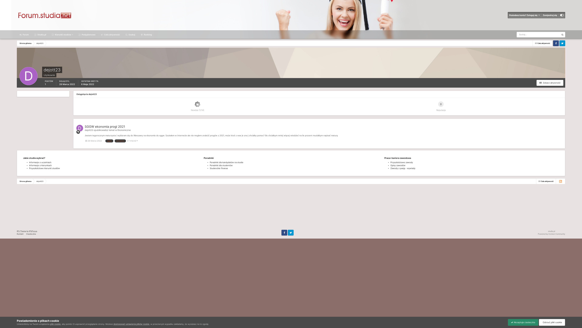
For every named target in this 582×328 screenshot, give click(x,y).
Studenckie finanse (219, 168)
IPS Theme (21, 231)
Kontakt (20, 234)
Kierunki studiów (62, 34)
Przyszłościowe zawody (401, 162)
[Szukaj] (562, 34)
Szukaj (131, 34)
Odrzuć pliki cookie (552, 322)
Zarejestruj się (550, 15)
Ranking (147, 34)
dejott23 (89, 130)
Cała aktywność (112, 34)
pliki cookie (55, 324)
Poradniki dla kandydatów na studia (226, 162)
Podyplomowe (88, 34)
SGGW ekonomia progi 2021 (105, 126)
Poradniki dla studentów (221, 165)
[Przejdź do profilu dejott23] (79, 128)
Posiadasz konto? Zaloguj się (523, 15)
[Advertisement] (91, 208)
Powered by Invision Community (551, 234)
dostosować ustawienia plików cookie (131, 324)
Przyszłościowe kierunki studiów (44, 168)
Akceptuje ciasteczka (524, 322)
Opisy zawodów (397, 165)
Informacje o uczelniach (40, 162)
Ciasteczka (31, 234)
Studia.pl (41, 34)
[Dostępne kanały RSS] (560, 181)
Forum (25, 34)
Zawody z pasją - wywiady (402, 168)
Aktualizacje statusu (547, 34)
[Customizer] (562, 15)
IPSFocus (33, 231)
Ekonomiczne (124, 130)
